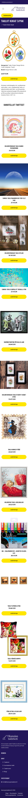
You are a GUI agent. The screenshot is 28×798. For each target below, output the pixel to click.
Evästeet (20, 793)
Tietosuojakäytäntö (10, 795)
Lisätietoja (14, 79)
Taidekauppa (7, 15)
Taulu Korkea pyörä (14, 449)
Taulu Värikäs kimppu (14, 659)
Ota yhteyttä (13, 793)
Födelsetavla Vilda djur (14, 711)
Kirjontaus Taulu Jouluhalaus (14, 502)
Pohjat (14, 65)
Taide (9, 65)
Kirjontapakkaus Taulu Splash (14, 253)
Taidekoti (6, 762)
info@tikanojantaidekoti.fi (7, 2)
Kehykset (7, 67)
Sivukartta (20, 795)
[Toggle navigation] (3, 8)
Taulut (13, 67)
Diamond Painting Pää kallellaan (14, 342)
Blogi (5, 771)
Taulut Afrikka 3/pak (14, 606)
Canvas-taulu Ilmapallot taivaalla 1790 (14, 289)
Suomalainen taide (9, 765)
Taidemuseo (7, 768)
